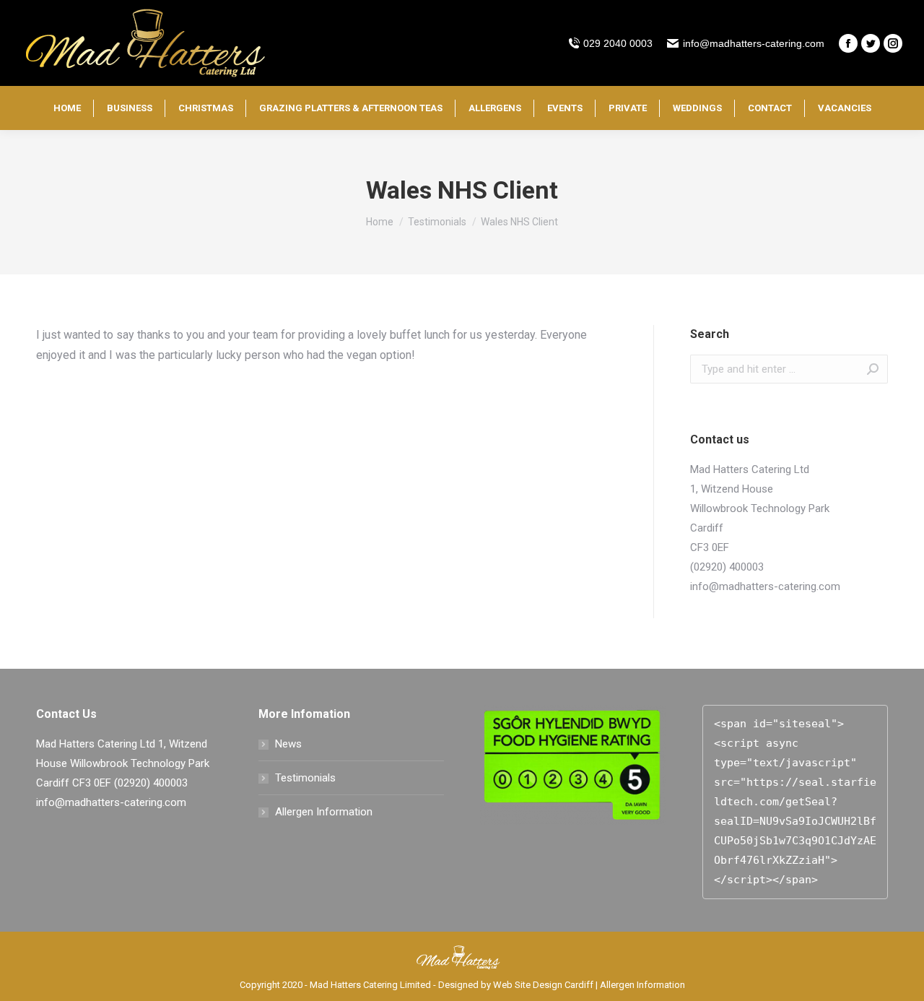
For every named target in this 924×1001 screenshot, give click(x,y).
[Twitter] (870, 43)
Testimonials (305, 777)
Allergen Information (323, 811)
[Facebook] (848, 43)
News (288, 743)
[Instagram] (893, 43)
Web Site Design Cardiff (543, 984)
